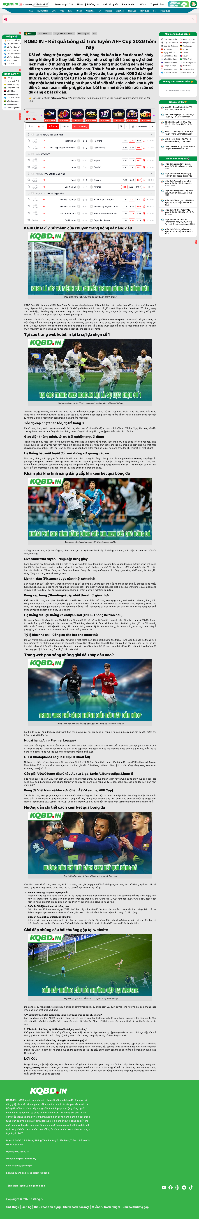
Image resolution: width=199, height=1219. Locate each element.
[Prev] (41, 115)
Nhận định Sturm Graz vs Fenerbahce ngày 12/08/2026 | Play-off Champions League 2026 (180, 222)
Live (42, 126)
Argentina (90, 11)
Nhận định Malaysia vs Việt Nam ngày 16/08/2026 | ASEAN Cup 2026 (179, 193)
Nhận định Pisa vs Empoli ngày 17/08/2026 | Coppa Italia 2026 (178, 174)
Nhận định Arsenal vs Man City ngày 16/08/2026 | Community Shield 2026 (178, 183)
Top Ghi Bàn (157, 4)
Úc (154, 11)
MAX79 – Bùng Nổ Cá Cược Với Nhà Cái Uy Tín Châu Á (178, 108)
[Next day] (152, 126)
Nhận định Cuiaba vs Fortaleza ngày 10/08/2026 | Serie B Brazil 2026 (179, 231)
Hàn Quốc (144, 11)
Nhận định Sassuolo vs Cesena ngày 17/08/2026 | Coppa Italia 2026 (178, 166)
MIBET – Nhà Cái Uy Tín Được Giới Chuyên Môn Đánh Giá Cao (180, 147)
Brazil (79, 11)
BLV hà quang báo (34, 1185)
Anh (31, 11)
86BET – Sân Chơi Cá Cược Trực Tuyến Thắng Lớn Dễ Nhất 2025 (179, 133)
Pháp (62, 11)
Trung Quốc (165, 11)
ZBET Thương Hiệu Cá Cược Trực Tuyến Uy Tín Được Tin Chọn (179, 116)
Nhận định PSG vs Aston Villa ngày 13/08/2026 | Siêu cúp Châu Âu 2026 (179, 212)
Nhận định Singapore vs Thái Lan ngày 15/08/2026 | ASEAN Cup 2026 (179, 202)
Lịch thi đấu (128, 4)
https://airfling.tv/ (34, 1067)
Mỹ (100, 11)
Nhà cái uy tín (110, 4)
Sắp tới (65, 126)
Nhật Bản (132, 11)
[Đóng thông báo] (193, 19)
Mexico (108, 11)
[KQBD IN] (10, 4)
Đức (54, 11)
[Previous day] (127, 126)
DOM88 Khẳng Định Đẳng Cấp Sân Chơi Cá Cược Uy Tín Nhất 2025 (178, 124)
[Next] (153, 115)
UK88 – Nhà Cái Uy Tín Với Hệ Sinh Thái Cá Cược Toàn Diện (178, 140)
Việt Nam (120, 11)
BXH (141, 4)
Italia (70, 11)
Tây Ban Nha (42, 11)
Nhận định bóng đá (88, 4)
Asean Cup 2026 (64, 4)
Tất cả (30, 126)
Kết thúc (53, 126)
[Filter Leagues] (121, 126)
